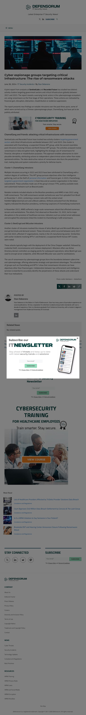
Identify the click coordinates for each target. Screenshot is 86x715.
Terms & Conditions (37, 370)
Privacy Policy (25, 370)
